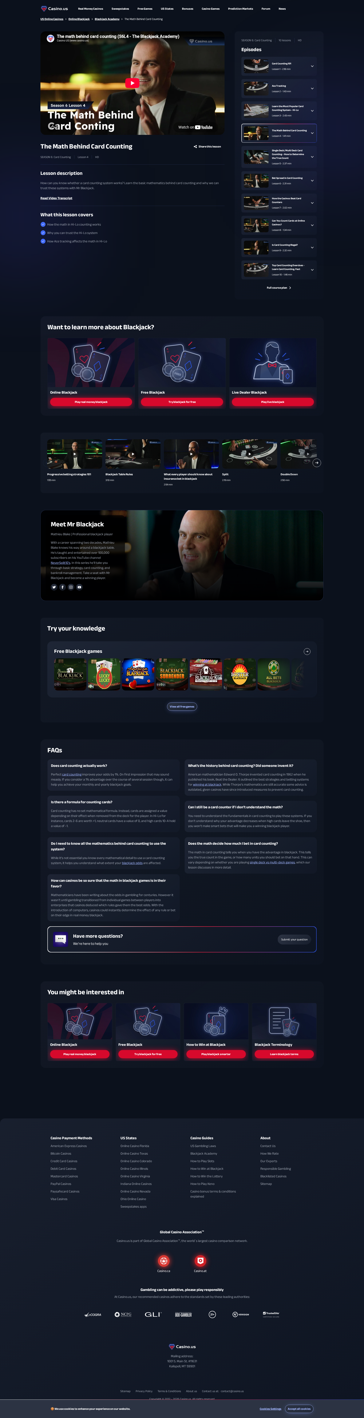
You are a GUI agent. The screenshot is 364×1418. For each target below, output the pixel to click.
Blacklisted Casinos (273, 1176)
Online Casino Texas (134, 1153)
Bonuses (187, 9)
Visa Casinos (59, 1199)
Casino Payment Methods (71, 1138)
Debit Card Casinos (63, 1168)
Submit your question (294, 939)
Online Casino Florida (134, 1145)
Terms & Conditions (169, 1391)
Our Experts (268, 1161)
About (265, 1138)
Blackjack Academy (107, 19)
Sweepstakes (120, 9)
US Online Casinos (51, 19)
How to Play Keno (202, 1183)
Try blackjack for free (182, 402)
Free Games (145, 9)
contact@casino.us (232, 1391)
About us (191, 1391)
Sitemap (266, 1183)
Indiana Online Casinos (136, 1183)
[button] (47, 463)
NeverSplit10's (60, 563)
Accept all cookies (299, 1409)
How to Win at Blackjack (206, 1168)
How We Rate (269, 1153)
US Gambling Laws (203, 1145)
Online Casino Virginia (135, 1176)
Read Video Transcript (56, 198)
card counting (72, 774)
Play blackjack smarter (216, 1054)
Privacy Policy (144, 1391)
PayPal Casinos (61, 1183)
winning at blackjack (207, 784)
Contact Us (268, 1145)
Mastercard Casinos (64, 1176)
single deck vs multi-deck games (272, 862)
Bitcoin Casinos (61, 1153)
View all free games (182, 706)
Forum (266, 9)
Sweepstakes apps (133, 1206)
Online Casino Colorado (136, 1161)
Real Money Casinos (90, 9)
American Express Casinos (69, 1145)
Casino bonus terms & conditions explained (213, 1194)
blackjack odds (132, 863)
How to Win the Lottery (206, 1176)
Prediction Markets (240, 9)
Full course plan (277, 288)
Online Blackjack (79, 19)
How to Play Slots (202, 1161)
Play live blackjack (272, 402)
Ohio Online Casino (133, 1199)
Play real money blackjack (91, 402)
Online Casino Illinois (134, 1168)
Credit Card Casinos (64, 1161)
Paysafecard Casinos (65, 1191)
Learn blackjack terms (284, 1054)
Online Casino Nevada (135, 1191)
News (282, 9)
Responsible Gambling (275, 1168)
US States (128, 1138)
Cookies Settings (270, 1409)
